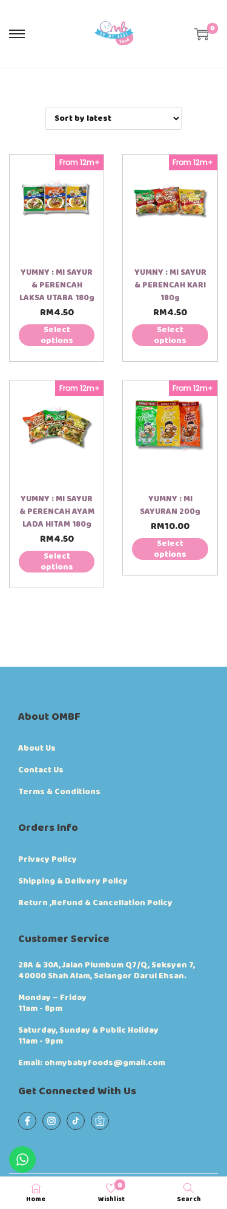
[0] (201, 34)
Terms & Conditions (59, 791)
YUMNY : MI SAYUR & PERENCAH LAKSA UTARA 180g (56, 285)
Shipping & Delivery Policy (73, 881)
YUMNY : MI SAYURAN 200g (170, 505)
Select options (57, 335)
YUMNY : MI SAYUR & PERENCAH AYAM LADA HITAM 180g (56, 511)
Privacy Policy (47, 859)
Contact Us (41, 770)
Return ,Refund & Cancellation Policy (95, 903)
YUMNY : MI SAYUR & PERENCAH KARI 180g (170, 285)
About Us (37, 748)
